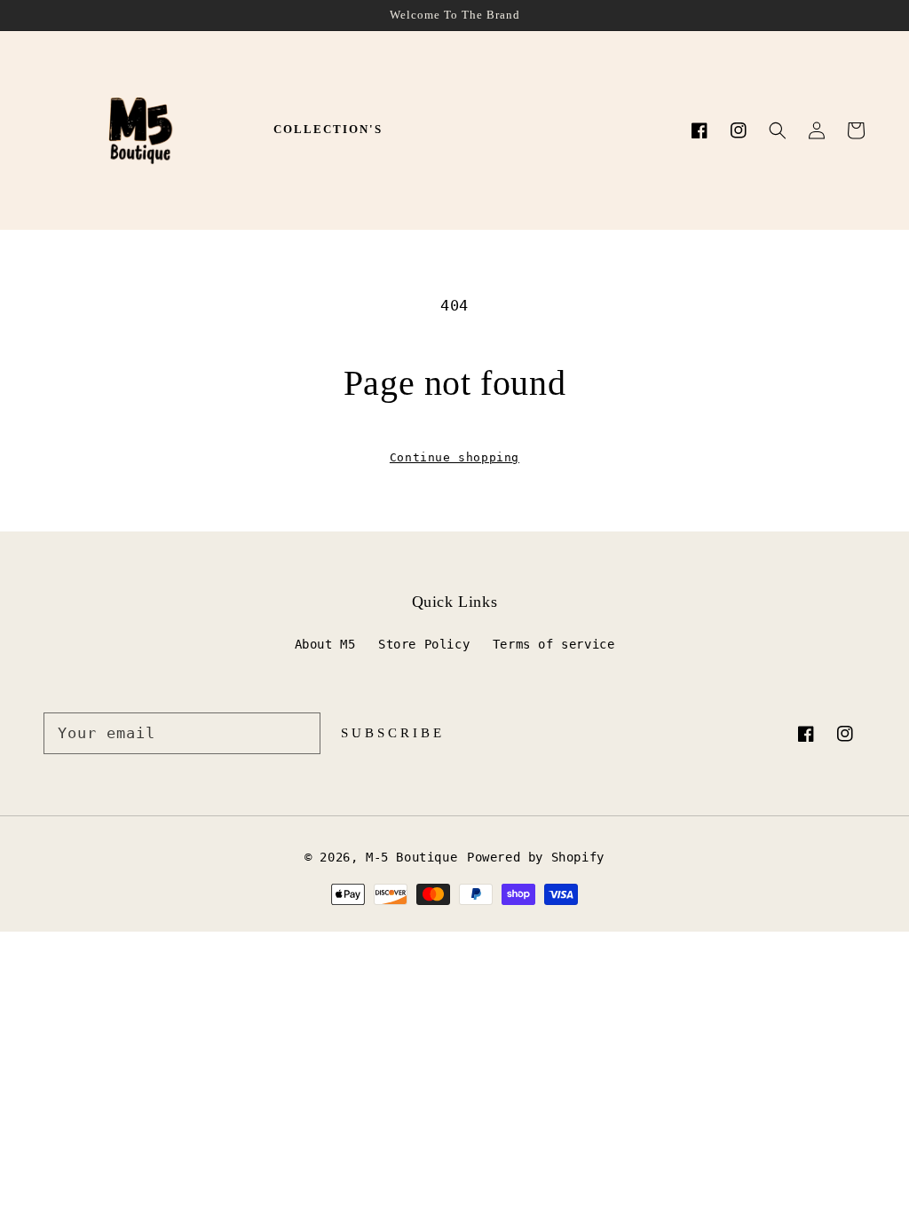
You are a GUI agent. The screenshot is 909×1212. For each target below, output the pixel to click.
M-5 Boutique (411, 857)
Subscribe (393, 733)
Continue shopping (454, 457)
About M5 (325, 644)
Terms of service (554, 644)
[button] (777, 130)
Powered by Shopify (536, 857)
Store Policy (424, 644)
